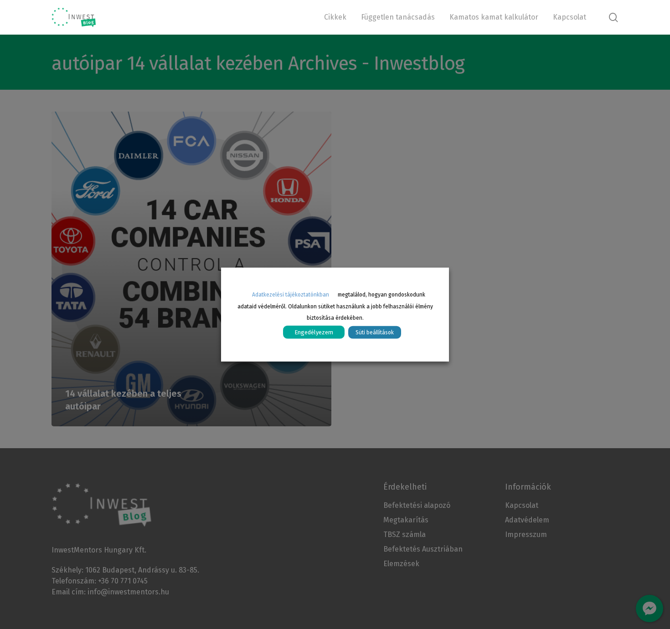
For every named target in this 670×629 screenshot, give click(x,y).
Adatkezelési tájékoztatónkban (290, 294)
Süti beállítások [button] (375, 332)
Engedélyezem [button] (313, 332)
